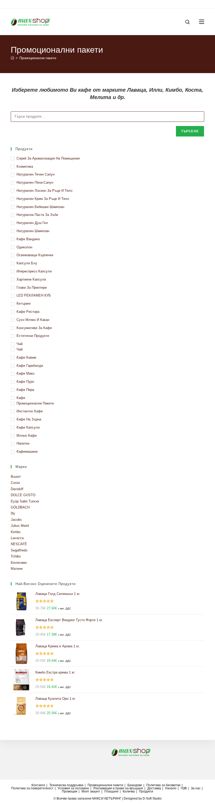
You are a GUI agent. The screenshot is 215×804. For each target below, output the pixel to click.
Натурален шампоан (33, 231)
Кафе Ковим (26, 357)
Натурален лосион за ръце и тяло (44, 191)
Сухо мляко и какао (33, 320)
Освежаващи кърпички (35, 255)
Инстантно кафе (30, 411)
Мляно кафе (27, 435)
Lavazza (17, 538)
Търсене (190, 131)
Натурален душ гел (32, 223)
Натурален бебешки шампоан (40, 207)
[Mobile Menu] (199, 22)
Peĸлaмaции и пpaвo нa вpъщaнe (118, 788)
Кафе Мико (25, 373)
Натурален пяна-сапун (35, 182)
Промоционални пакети (37, 58)
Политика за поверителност (32, 788)
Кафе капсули (28, 427)
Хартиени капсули (31, 279)
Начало (170, 788)
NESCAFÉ (19, 544)
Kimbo (15, 532)
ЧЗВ (184, 788)
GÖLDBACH (20, 507)
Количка (129, 791)
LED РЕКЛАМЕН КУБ (34, 295)
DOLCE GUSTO (23, 495)
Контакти (38, 785)
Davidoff (17, 489)
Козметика (25, 166)
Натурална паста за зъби (37, 215)
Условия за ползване (73, 788)
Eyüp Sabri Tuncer (25, 501)
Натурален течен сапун (36, 174)
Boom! (16, 477)
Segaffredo (19, 550)
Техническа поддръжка (66, 785)
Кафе (21, 398)
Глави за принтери (32, 287)
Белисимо (19, 563)
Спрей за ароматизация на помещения (48, 158)
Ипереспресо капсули (34, 271)
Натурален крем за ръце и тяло (43, 199)
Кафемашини (27, 451)
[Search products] (189, 22)
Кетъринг (24, 303)
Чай (20, 344)
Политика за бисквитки (163, 785)
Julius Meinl (20, 526)
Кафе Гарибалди (30, 366)
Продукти (146, 791)
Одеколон (24, 247)
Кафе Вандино (28, 239)
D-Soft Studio (152, 798)
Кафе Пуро (25, 382)
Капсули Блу (27, 263)
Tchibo (16, 556)
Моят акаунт (91, 791)
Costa (15, 483)
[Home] (12, 58)
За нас (196, 788)
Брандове (134, 785)
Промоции (69, 791)
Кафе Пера (25, 390)
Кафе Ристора (28, 312)
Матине (17, 569)
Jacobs (16, 520)
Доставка (154, 788)
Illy (13, 513)
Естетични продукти (33, 336)
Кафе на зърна (29, 419)
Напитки (23, 443)
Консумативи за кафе (34, 328)
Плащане (111, 791)
